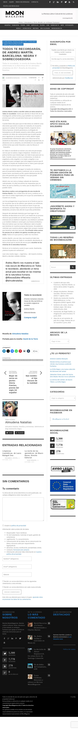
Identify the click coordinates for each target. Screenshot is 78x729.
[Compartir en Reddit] (42, 80)
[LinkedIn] (58, 2)
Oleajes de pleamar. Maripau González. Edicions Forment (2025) (64, 293)
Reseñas (19, 44)
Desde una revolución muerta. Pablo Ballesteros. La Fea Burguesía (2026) (64, 300)
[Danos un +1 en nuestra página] (4, 672)
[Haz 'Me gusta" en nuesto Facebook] (52, 445)
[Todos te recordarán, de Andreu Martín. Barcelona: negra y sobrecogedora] (23, 96)
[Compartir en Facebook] (39, 78)
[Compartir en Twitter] (42, 78)
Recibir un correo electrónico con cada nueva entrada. (22, 587)
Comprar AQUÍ (30, 318)
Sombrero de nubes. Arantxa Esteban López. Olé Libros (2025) (63, 307)
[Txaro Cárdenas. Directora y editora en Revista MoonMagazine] (30, 676)
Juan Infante (31, 460)
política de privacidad (18, 525)
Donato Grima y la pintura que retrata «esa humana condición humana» (60, 364)
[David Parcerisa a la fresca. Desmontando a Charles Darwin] (30, 624)
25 (49, 623)
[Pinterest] (62, 2)
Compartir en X (35, 281)
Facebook (20, 433)
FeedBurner (69, 78)
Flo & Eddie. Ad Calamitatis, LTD (40, 667)
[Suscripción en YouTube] (52, 452)
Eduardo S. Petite (11, 458)
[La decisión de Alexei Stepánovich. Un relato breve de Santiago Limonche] (30, 650)
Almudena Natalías (12, 42)
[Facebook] (50, 2)
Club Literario (29, 42)
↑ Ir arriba (73, 697)
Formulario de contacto (21, 550)
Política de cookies (69, 649)
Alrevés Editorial (24, 360)
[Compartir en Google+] (35, 80)
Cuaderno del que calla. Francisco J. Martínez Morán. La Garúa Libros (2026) (64, 285)
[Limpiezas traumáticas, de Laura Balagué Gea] (12, 467)
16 (49, 636)
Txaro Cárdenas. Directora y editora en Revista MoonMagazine (35, 679)
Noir (12, 44)
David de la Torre (30, 339)
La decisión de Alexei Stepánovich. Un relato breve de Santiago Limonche (37, 653)
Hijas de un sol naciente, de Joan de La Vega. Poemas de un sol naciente (64, 320)
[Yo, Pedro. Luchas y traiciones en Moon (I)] (30, 637)
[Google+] (54, 2)
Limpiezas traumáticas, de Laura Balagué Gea (11, 453)
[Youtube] (69, 2)
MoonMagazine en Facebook (61, 419)
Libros (6, 44)
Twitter (10, 433)
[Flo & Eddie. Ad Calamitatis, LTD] (30, 666)
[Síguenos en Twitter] (52, 439)
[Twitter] (65, 2)
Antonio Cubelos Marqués (59, 359)
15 (49, 675)
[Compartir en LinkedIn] (39, 80)
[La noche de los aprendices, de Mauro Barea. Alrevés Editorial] (34, 469)
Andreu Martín (37, 360)
